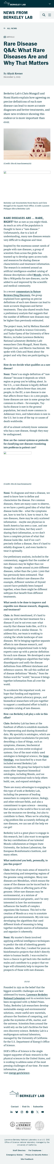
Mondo (37, 274)
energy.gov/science (19, 1072)
